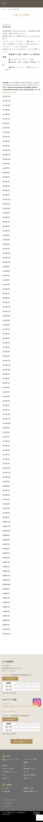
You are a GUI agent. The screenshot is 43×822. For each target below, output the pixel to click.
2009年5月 (6, 553)
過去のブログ (6, 778)
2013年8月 (6, 325)
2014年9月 (6, 266)
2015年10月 (6, 208)
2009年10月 (6, 531)
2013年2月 (6, 352)
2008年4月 (6, 611)
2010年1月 (6, 517)
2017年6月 (6, 123)
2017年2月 (6, 141)
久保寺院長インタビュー (9, 772)
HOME (3, 9)
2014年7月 (6, 275)
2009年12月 (6, 522)
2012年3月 (6, 401)
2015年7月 (6, 222)
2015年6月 (6, 226)
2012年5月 (6, 392)
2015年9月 (6, 213)
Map (25, 765)
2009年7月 (6, 544)
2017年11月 (6, 101)
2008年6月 (6, 602)
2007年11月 (6, 634)
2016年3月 (6, 186)
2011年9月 (6, 428)
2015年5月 (6, 231)
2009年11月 (6, 526)
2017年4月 (6, 132)
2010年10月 (6, 477)
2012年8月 (6, 378)
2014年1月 (6, 302)
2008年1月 (6, 625)
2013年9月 (6, 320)
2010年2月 (6, 513)
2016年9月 (6, 163)
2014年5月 (6, 284)
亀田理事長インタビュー (30, 768)
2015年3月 (6, 240)
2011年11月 (6, 419)
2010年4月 (6, 504)
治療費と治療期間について (31, 791)
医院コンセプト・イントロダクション (11, 760)
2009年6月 (6, 549)
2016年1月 (6, 195)
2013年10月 (6, 316)
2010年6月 (6, 495)
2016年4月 (6, 181)
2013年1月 (6, 356)
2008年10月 (6, 584)
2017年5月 (6, 128)
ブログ (4, 775)
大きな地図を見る (10, 678)
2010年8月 (6, 486)
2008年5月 (6, 607)
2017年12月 (6, 96)
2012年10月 (6, 369)
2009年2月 (6, 566)
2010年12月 (6, 468)
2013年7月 (6, 329)
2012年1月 (6, 410)
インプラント (6, 788)
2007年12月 (6, 629)
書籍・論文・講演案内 (30, 775)
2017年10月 (6, 105)
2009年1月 (6, 571)
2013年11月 (6, 311)
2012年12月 (6, 360)
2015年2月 (6, 244)
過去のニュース (28, 778)
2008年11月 (6, 580)
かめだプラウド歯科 (8, 768)
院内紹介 (5, 765)
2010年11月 (6, 472)
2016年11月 (6, 155)
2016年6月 (6, 172)
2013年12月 (6, 307)
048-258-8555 (10, 671)
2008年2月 (6, 620)
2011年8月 (6, 432)
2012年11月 (6, 365)
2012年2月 (6, 405)
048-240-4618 (10, 711)
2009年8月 (6, 540)
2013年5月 (6, 338)
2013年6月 (6, 334)
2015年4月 (6, 235)
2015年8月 (6, 217)
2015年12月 (6, 199)
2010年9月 (6, 481)
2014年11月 (6, 258)
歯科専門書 (6, 27)
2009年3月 (6, 562)
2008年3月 (6, 616)
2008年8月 (6, 593)
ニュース (26, 772)
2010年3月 (6, 508)
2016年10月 (6, 159)
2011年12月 (6, 414)
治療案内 (26, 762)
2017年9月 (6, 110)
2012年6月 (6, 387)
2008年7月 (6, 598)
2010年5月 (6, 499)
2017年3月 (6, 137)
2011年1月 (6, 463)
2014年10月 (6, 262)
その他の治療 (6, 791)
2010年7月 (6, 490)
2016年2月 (6, 190)
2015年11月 (6, 204)
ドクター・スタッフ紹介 (30, 759)
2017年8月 (6, 114)
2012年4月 (6, 396)
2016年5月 (6, 177)
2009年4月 (6, 558)
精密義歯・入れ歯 (28, 788)
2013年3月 (6, 347)
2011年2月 (6, 459)
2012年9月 (6, 374)
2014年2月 (6, 298)
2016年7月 (6, 168)
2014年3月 (6, 293)
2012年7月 (6, 383)
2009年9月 (6, 535)
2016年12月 (6, 150)
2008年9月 (6, 589)
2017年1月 (6, 146)
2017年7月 (6, 119)
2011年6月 (6, 441)
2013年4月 (6, 343)
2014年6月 (6, 280)
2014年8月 (6, 271)
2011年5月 (6, 446)
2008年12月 (6, 575)
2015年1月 (6, 249)
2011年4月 (6, 450)
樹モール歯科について (21, 741)
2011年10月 (6, 423)
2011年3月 (6, 455)
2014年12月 (6, 253)
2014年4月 (6, 289)
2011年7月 (6, 437)
